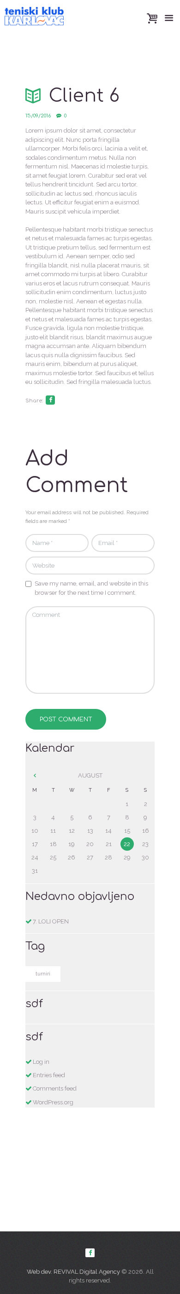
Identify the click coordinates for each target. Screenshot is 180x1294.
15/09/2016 (38, 116)
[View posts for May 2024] (34, 775)
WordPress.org (53, 1102)
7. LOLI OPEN (51, 921)
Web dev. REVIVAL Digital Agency (73, 1271)
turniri (43, 974)
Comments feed (55, 1088)
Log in (41, 1061)
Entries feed (49, 1075)
